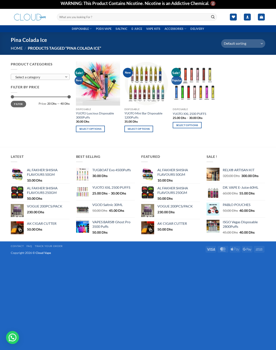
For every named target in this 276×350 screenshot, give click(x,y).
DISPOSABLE (80, 28)
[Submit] (213, 17)
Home (17, 48)
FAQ (29, 246)
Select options (90, 128)
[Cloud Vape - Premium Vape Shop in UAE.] (30, 16)
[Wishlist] (233, 17)
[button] (247, 17)
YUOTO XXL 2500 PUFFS (189, 114)
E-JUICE (137, 28)
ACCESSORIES (174, 28)
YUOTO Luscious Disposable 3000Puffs (95, 115)
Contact (17, 246)
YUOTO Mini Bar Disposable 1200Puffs (143, 115)
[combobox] (40, 77)
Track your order (49, 246)
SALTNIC (121, 28)
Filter (18, 104)
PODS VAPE (103, 28)
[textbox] (39, 77)
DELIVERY (197, 28)
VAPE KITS (153, 28)
